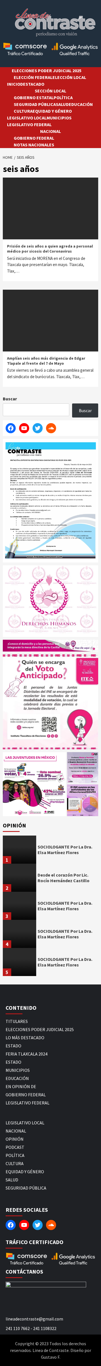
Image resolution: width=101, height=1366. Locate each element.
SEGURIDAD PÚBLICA (35, 104)
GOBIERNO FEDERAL (34, 138)
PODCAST (15, 1147)
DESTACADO (32, 84)
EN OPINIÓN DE (21, 1086)
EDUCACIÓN (81, 104)
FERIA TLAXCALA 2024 (26, 1054)
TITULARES (17, 1021)
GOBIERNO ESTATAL (34, 97)
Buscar (10, 398)
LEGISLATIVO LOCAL (27, 118)
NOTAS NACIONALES (34, 145)
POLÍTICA (63, 97)
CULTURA (23, 111)
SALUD (62, 104)
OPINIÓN (15, 1139)
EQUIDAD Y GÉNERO (52, 111)
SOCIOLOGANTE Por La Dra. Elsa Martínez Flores (65, 850)
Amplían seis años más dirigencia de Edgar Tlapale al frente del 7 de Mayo (46, 361)
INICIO (13, 84)
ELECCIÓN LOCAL (69, 77)
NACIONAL (50, 131)
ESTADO (13, 1046)
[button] (34, 784)
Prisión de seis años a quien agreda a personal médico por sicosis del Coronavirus (50, 249)
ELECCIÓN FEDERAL (33, 77)
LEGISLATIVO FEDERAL (29, 124)
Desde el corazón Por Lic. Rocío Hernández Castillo (63, 878)
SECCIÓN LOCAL (50, 91)
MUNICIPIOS (59, 118)
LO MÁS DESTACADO (25, 1037)
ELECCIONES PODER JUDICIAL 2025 (46, 70)
